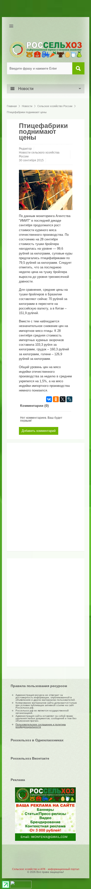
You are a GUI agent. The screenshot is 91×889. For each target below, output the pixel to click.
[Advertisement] (39, 498)
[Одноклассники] (56, 399)
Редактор (25, 148)
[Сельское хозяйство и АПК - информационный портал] (45, 49)
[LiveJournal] (69, 399)
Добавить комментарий (39, 431)
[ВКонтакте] (49, 399)
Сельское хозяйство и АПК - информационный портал (45, 869)
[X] (63, 399)
